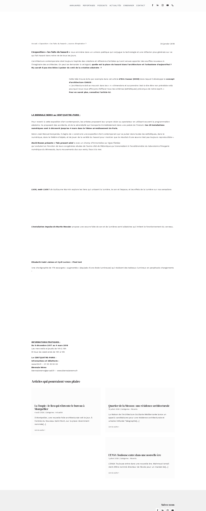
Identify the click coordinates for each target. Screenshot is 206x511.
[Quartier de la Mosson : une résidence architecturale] (140, 394)
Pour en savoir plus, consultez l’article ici (90, 92)
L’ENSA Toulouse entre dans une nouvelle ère (134, 455)
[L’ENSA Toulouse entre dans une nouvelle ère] (140, 443)
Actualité (59, 412)
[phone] (173, 5)
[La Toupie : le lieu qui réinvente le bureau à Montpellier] (66, 394)
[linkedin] (158, 5)
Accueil (34, 44)
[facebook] (152, 5)
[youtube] (168, 5)
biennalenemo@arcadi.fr (43, 370)
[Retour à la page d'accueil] (43, 4)
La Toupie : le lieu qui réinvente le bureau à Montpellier (59, 407)
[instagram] (163, 5)
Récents (134, 409)
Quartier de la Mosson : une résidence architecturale (139, 406)
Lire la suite (39, 430)
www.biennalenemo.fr (67, 370)
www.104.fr (36, 364)
